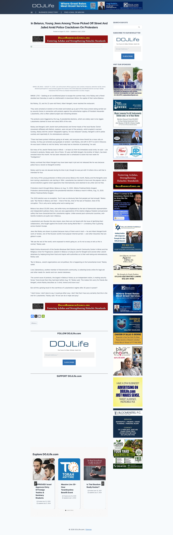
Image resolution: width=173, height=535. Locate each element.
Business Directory (48, 12)
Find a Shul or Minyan (74, 12)
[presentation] (44, 469)
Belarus (33, 323)
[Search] (139, 27)
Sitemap (89, 529)
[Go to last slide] (35, 483)
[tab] (65, 510)
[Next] (102, 483)
